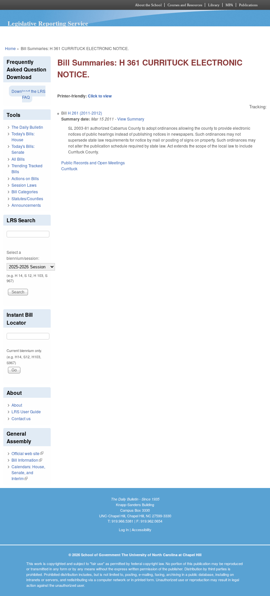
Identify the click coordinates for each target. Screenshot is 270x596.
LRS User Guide (26, 411)
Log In (124, 529)
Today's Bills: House (23, 136)
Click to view (100, 96)
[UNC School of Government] (59, 5)
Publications (248, 5)
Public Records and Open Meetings (93, 162)
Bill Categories (25, 191)
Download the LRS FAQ (28, 94)
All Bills (18, 159)
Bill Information (27, 460)
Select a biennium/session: (23, 255)
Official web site (27, 453)
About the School (148, 5)
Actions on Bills (25, 178)
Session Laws (24, 185)
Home (10, 48)
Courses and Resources (185, 5)
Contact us (21, 418)
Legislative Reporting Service (48, 23)
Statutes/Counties (27, 198)
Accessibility (141, 529)
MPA (229, 5)
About (17, 405)
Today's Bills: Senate (23, 149)
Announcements (26, 205)
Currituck (69, 168)
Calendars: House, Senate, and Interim (28, 472)
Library (214, 5)
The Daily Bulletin (27, 127)
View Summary (130, 119)
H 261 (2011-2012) (85, 113)
